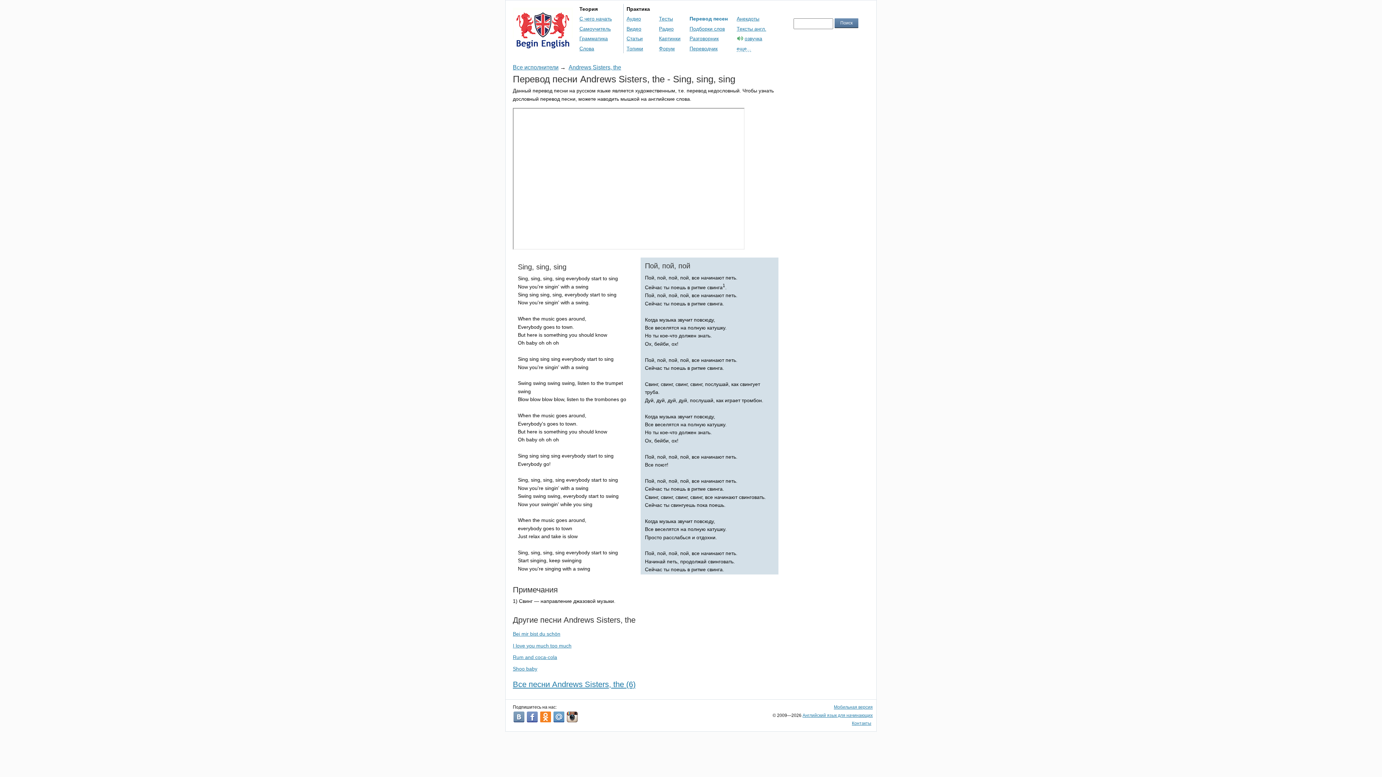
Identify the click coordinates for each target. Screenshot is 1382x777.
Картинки (670, 38)
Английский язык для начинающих (838, 715)
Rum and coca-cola (535, 657)
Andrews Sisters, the (595, 67)
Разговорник (704, 38)
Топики (635, 48)
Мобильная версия (853, 707)
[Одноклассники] (545, 717)
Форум (667, 48)
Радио (666, 29)
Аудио (634, 19)
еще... (744, 48)
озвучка (753, 38)
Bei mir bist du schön (536, 634)
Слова (586, 48)
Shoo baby (525, 669)
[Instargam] (572, 717)
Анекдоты (748, 19)
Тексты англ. (751, 29)
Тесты (666, 19)
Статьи (635, 38)
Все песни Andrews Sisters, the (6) (574, 684)
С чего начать (595, 19)
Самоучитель (595, 29)
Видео (634, 29)
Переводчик (704, 48)
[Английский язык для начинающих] (543, 45)
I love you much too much (542, 646)
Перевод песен (709, 19)
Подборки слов (707, 29)
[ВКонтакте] (519, 717)
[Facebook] (532, 717)
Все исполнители (536, 67)
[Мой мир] (559, 717)
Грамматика (593, 38)
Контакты (861, 723)
